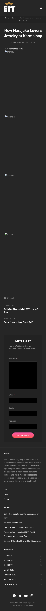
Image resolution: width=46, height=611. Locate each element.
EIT (34, 42)
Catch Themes (28, 605)
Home (7, 18)
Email (12, 408)
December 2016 (10, 584)
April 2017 (8, 565)
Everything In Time (28, 603)
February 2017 (10, 575)
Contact (7, 499)
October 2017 (9, 555)
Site (5, 490)
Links (6, 494)
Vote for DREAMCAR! (13, 523)
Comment (13, 359)
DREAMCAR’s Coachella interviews (18, 527)
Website (12, 421)
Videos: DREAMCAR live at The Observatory (22, 541)
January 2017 (10, 579)
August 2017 (9, 560)
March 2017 (9, 570)
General (14, 18)
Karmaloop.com (15, 49)
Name (12, 395)
